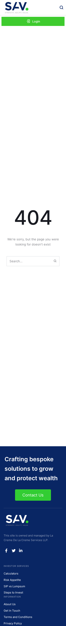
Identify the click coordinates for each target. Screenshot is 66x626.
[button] (33, 21)
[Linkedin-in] (20, 550)
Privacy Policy (13, 623)
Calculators (11, 573)
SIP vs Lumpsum (14, 586)
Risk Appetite (12, 580)
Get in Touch (12, 610)
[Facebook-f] (6, 550)
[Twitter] (13, 550)
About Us (10, 604)
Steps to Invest (13, 592)
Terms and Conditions (18, 617)
